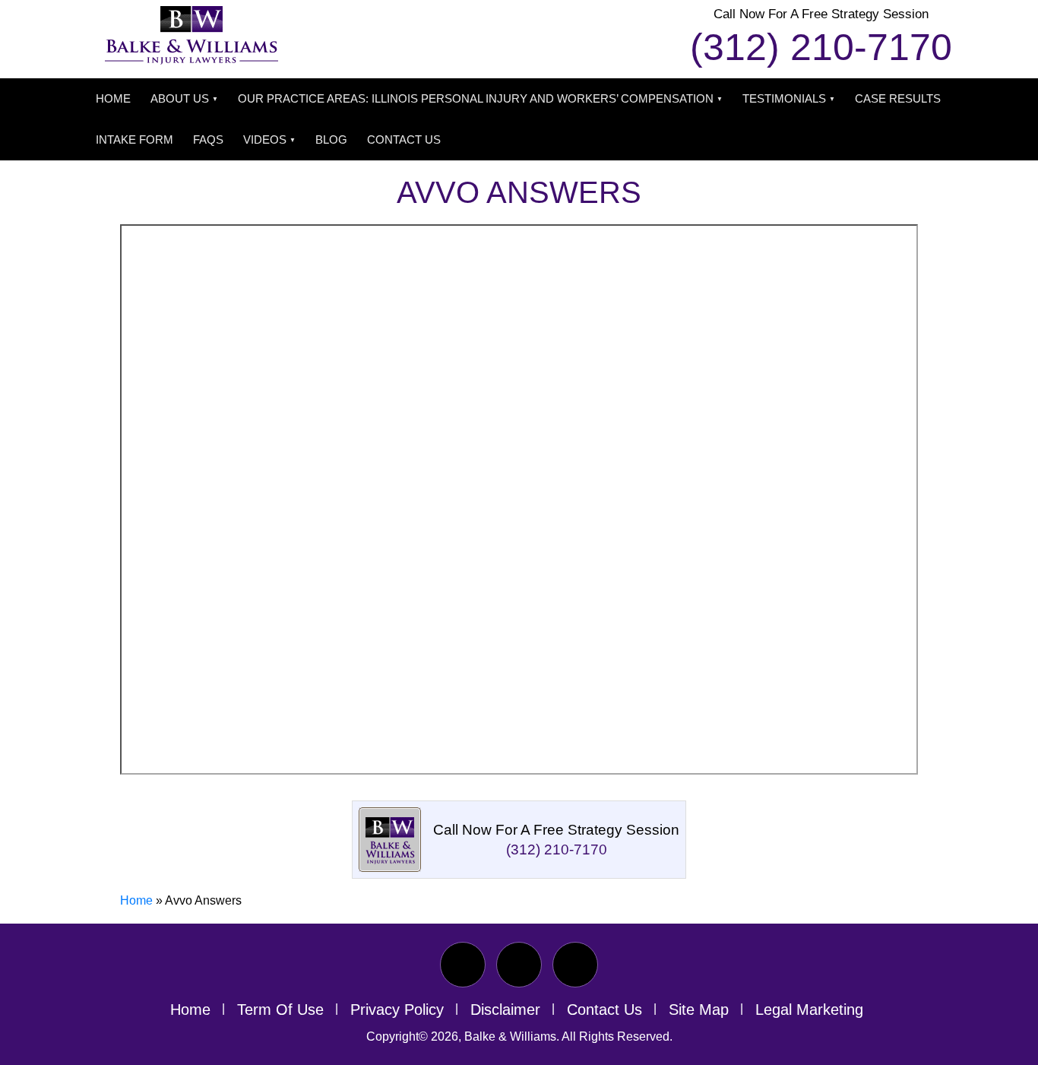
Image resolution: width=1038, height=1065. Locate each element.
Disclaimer (505, 1009)
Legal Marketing (809, 1009)
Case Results (898, 98)
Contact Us (404, 139)
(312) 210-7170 (821, 47)
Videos (264, 139)
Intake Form (134, 139)
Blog (331, 139)
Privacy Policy (397, 1009)
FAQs (208, 139)
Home (113, 98)
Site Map (699, 1009)
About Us (179, 98)
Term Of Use (280, 1009)
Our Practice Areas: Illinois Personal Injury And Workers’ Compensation (476, 98)
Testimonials (784, 98)
